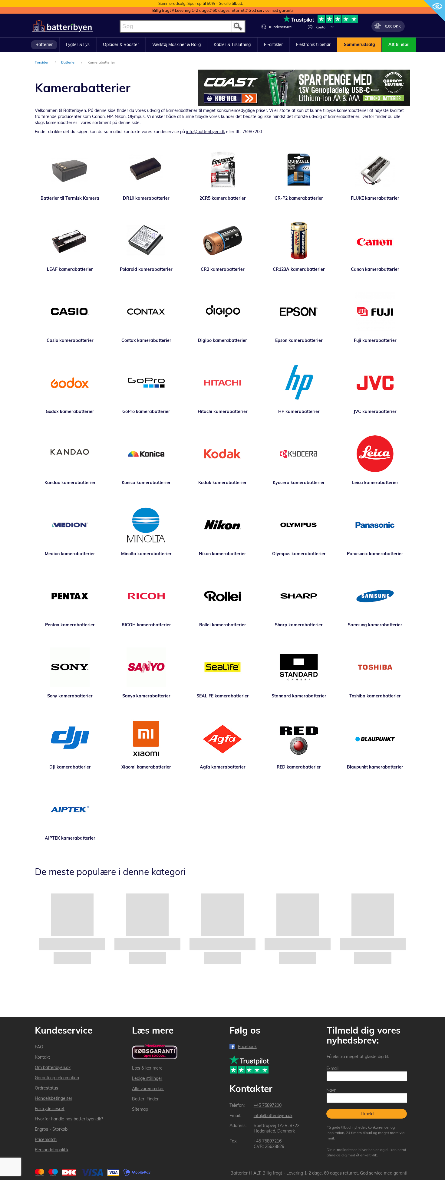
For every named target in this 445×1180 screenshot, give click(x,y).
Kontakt (42, 1057)
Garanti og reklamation (57, 1077)
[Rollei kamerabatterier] (222, 596)
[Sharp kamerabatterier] (299, 596)
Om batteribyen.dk (53, 1067)
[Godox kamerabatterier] (70, 383)
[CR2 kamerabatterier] (222, 240)
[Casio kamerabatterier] (70, 311)
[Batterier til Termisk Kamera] (70, 169)
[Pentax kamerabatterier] (70, 596)
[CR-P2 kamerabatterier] (299, 169)
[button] (332, 26)
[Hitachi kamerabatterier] (222, 383)
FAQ (39, 1047)
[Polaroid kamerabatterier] (146, 240)
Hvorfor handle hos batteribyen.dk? (69, 1119)
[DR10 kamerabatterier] (146, 169)
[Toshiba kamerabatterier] (375, 667)
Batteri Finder (145, 1099)
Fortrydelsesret (49, 1108)
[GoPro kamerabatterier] (146, 383)
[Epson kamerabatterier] (299, 311)
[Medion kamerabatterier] (70, 525)
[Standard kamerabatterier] (299, 667)
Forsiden (42, 62)
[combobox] (183, 26)
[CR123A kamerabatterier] (299, 240)
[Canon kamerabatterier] (375, 240)
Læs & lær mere (147, 1068)
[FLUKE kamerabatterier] (375, 169)
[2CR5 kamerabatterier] (222, 169)
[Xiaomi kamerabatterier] (146, 738)
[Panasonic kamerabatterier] (375, 525)
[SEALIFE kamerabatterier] (222, 667)
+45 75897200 (268, 1105)
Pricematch (46, 1139)
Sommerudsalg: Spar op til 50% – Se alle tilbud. (200, 3)
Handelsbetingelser (53, 1098)
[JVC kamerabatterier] (375, 383)
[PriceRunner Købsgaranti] (154, 1052)
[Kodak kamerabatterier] (222, 454)
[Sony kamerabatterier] (70, 667)
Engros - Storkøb (51, 1129)
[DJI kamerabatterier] (70, 738)
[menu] (222, 45)
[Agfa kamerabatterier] (222, 738)
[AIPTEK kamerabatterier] (70, 809)
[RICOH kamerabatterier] (146, 596)
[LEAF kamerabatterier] (70, 240)
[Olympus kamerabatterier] (299, 525)
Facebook (247, 1046)
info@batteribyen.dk (205, 131)
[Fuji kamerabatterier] (375, 311)
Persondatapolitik (51, 1149)
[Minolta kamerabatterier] (146, 525)
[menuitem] (44, 45)
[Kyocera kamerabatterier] (299, 454)
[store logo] (62, 26)
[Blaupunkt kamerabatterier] (375, 738)
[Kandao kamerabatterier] (70, 454)
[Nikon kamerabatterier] (222, 525)
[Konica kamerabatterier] (146, 454)
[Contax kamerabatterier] (146, 311)
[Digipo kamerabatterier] (222, 311)
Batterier (69, 62)
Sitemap (140, 1109)
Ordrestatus (46, 1088)
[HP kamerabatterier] (299, 383)
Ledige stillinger (147, 1078)
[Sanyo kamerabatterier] (146, 667)
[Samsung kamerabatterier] (375, 596)
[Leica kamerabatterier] (375, 454)
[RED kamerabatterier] (299, 738)
